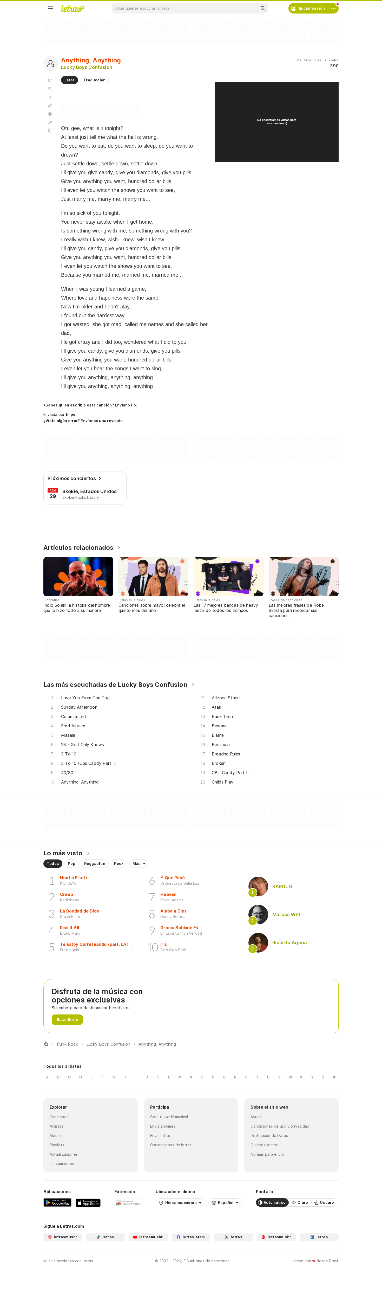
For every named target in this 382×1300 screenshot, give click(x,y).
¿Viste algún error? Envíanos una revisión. (83, 421)
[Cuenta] (333, 8)
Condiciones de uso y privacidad (280, 1126)
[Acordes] (50, 105)
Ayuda (256, 1117)
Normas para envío (267, 1154)
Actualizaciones (64, 1154)
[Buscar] (263, 8)
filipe (70, 414)
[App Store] (88, 1202)
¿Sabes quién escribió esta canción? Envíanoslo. (90, 405)
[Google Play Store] (57, 1202)
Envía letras (160, 1135)
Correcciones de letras (171, 1145)
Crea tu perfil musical (169, 1117)
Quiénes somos (264, 1145)
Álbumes (57, 1135)
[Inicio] (46, 1044)
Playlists (57, 1145)
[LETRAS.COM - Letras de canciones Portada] (73, 8)
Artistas (56, 1126)
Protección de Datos (269, 1135)
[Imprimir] (50, 114)
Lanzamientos (62, 1163)
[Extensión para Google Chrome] (128, 1202)
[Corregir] (50, 122)
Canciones (59, 1117)
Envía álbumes (162, 1126)
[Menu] (50, 8)
